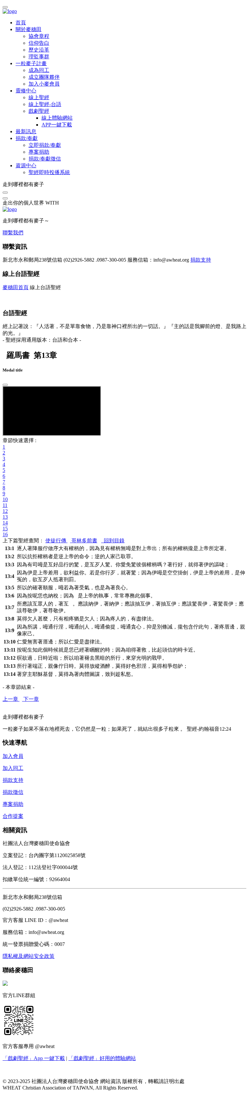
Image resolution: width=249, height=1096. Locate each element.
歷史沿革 (39, 50)
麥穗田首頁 (16, 287)
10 (5, 499)
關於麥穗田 (29, 29)
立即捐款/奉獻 (45, 145)
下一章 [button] (30, 699)
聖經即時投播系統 (49, 172)
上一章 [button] (11, 699)
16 (5, 534)
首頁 (21, 22)
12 (5, 511)
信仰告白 (39, 43)
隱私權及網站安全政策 (28, 956)
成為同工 (39, 70)
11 (5, 505)
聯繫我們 (13, 232)
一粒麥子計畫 (31, 63)
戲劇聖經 (39, 111)
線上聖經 (39, 97)
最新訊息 (26, 131)
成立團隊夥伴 (44, 77)
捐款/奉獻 (27, 138)
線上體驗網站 (57, 118)
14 (5, 522)
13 (5, 517)
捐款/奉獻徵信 (45, 158)
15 (5, 528)
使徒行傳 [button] (56, 540)
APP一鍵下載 (57, 124)
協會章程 (39, 36)
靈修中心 (26, 90)
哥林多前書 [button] (83, 540)
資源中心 (26, 165)
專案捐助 (39, 152)
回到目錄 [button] (112, 540)
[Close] (5, 385)
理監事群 (39, 56)
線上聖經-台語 (45, 104)
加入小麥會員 (44, 84)
